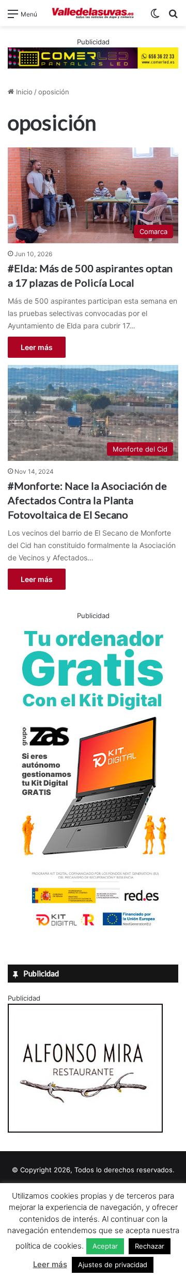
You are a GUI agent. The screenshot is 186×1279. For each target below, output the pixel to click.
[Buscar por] (173, 17)
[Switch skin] (155, 17)
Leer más (37, 347)
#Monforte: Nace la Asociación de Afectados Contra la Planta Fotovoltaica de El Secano (87, 500)
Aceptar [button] (105, 1246)
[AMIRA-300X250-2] (85, 1130)
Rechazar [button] (149, 1246)
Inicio (23, 92)
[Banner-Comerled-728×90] (93, 57)
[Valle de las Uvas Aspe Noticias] (93, 13)
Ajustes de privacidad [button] (112, 1264)
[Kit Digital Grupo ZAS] (93, 928)
